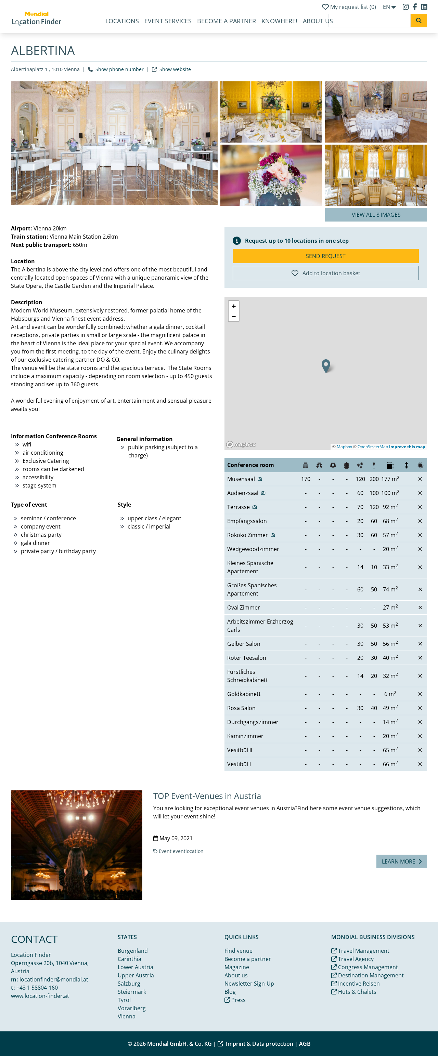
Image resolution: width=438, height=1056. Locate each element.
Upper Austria (136, 975)
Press (238, 1000)
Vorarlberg (132, 1008)
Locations (122, 21)
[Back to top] (416, 1034)
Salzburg (129, 983)
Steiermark (132, 991)
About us (318, 21)
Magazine (236, 967)
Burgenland (133, 950)
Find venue (238, 950)
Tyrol (124, 1000)
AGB (305, 1043)
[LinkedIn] (424, 7)
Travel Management (363, 950)
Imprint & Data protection (259, 1043)
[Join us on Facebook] (415, 7)
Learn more (398, 861)
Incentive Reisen (358, 983)
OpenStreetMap (373, 447)
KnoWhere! (279, 21)
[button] (326, 366)
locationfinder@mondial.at (54, 979)
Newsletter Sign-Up (249, 983)
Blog (230, 991)
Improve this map (407, 447)
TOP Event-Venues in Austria (207, 795)
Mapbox (344, 447)
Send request (326, 256)
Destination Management (370, 975)
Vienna (127, 1016)
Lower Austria (135, 967)
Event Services (168, 21)
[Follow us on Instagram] (406, 7)
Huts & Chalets (356, 991)
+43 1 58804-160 (37, 987)
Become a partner (226, 21)
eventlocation (188, 851)
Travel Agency (355, 959)
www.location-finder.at (40, 996)
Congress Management (367, 967)
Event (165, 851)
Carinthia (129, 959)
